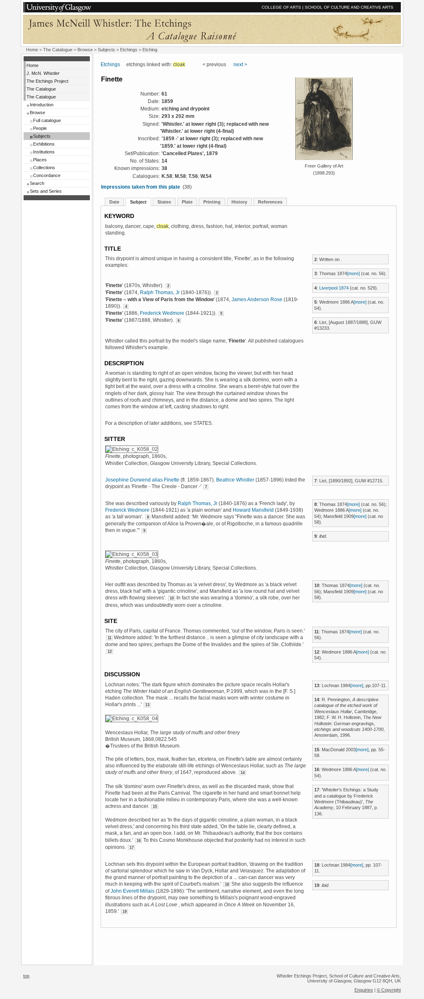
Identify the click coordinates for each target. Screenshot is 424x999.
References (270, 201)
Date (114, 201)
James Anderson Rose (256, 299)
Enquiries (363, 989)
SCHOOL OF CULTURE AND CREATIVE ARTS (349, 7)
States (164, 201)
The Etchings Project (47, 81)
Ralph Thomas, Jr (160, 292)
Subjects (42, 136)
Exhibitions (44, 143)
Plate (187, 201)
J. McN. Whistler (43, 73)
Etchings (128, 49)
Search (37, 183)
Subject (138, 201)
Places (40, 159)
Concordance (46, 175)
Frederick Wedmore (162, 313)
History (239, 201)
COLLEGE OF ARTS (281, 7)
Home (32, 49)
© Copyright (389, 989)
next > (240, 64)
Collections (44, 167)
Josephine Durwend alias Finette (142, 479)
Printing (212, 201)
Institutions (44, 151)
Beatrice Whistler (235, 479)
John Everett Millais (132, 891)
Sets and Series (46, 191)
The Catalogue (57, 49)
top (26, 975)
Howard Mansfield (253, 510)
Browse (37, 112)
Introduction (41, 104)
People (40, 128)
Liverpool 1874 (334, 287)
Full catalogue (47, 120)
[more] (353, 273)
